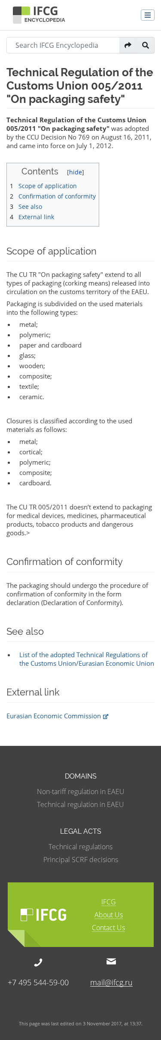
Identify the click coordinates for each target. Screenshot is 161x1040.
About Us (108, 915)
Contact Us (108, 928)
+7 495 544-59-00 (38, 981)
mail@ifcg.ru (111, 982)
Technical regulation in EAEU (80, 804)
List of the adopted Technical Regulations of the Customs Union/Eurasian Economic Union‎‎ (86, 658)
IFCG (108, 902)
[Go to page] (128, 45)
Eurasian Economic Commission (53, 715)
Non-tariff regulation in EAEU (81, 791)
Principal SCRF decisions (80, 859)
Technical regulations (80, 847)
